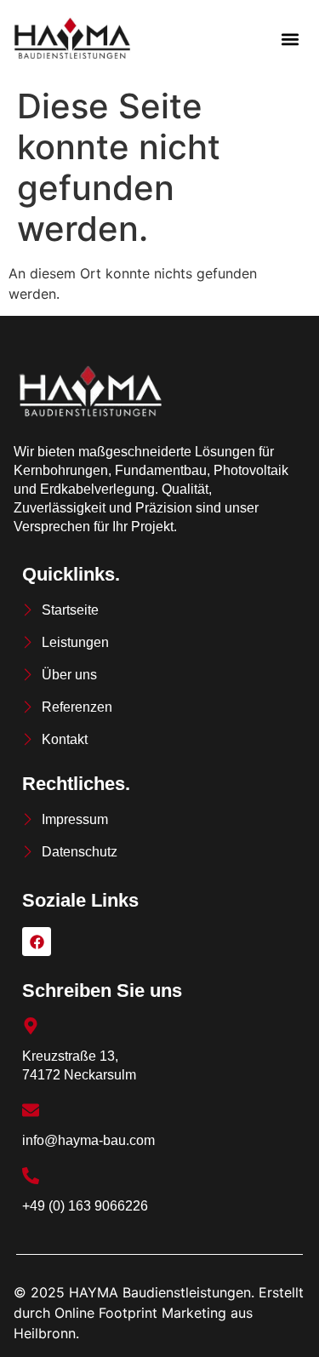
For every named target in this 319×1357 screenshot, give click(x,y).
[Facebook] (36, 941)
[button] (290, 40)
